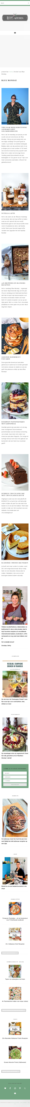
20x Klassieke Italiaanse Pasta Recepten (15, 1038)
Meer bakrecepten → (10, 953)
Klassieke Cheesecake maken (15, 563)
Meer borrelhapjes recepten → (13, 1010)
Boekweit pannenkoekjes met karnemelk (13, 423)
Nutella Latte (8, 213)
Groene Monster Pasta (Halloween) (15, 1062)
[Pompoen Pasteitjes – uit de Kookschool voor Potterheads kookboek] (15, 909)
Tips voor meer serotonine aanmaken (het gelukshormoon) (14, 129)
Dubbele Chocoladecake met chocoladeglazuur (13, 494)
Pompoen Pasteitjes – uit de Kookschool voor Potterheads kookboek (15, 919)
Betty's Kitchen (15, 17)
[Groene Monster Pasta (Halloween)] (15, 1053)
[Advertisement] (15, 51)
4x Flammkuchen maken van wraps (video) (15, 1001)
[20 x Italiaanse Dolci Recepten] (15, 934)
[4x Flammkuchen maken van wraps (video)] (15, 999)
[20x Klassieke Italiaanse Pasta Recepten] (15, 1029)
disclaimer (23, 1102)
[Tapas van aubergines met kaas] (15, 977)
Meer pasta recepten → (11, 1071)
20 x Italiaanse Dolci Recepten (15, 944)
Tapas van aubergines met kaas (15, 979)
